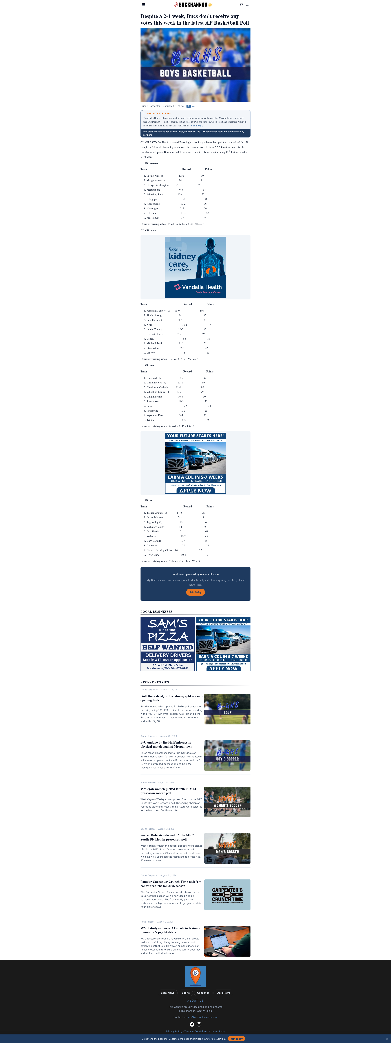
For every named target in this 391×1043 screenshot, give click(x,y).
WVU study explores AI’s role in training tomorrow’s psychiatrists (170, 930)
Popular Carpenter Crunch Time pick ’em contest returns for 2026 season (171, 883)
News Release (148, 921)
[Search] (247, 4)
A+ (193, 106)
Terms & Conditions (195, 1031)
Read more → (196, 125)
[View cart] (241, 4)
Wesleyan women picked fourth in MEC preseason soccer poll (169, 790)
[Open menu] (144, 4)
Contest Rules (217, 1031)
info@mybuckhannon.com (202, 1017)
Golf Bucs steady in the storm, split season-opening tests (172, 698)
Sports (186, 992)
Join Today (236, 1038)
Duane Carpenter (149, 689)
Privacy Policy (174, 1031)
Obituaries (203, 992)
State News (223, 992)
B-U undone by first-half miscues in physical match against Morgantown (166, 744)
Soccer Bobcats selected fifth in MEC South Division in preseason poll (167, 837)
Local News (167, 992)
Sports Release (148, 782)
